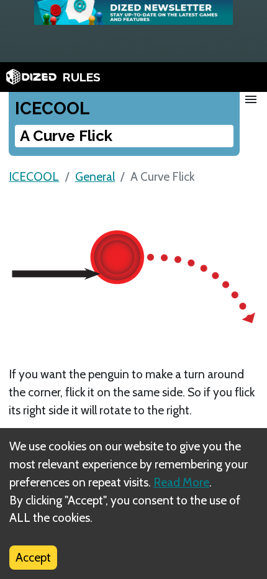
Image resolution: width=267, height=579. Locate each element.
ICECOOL (34, 176)
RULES (82, 77)
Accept (33, 557)
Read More (181, 482)
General (95, 176)
